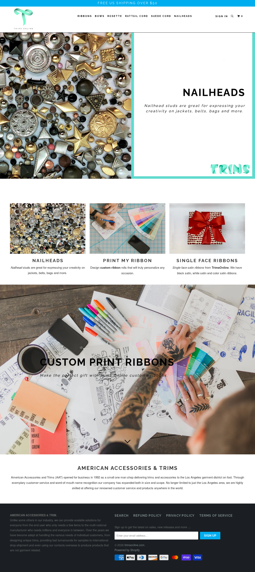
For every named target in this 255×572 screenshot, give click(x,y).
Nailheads (183, 16)
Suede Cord (161, 16)
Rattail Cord (136, 16)
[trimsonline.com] (30, 18)
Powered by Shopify (127, 550)
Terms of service (216, 515)
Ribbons (84, 16)
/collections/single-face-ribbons (127, 112)
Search (121, 515)
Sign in (221, 16)
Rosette (114, 16)
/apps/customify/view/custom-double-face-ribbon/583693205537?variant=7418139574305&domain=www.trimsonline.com (127, 370)
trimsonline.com (134, 545)
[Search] (232, 16)
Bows (99, 16)
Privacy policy (180, 515)
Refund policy (147, 515)
